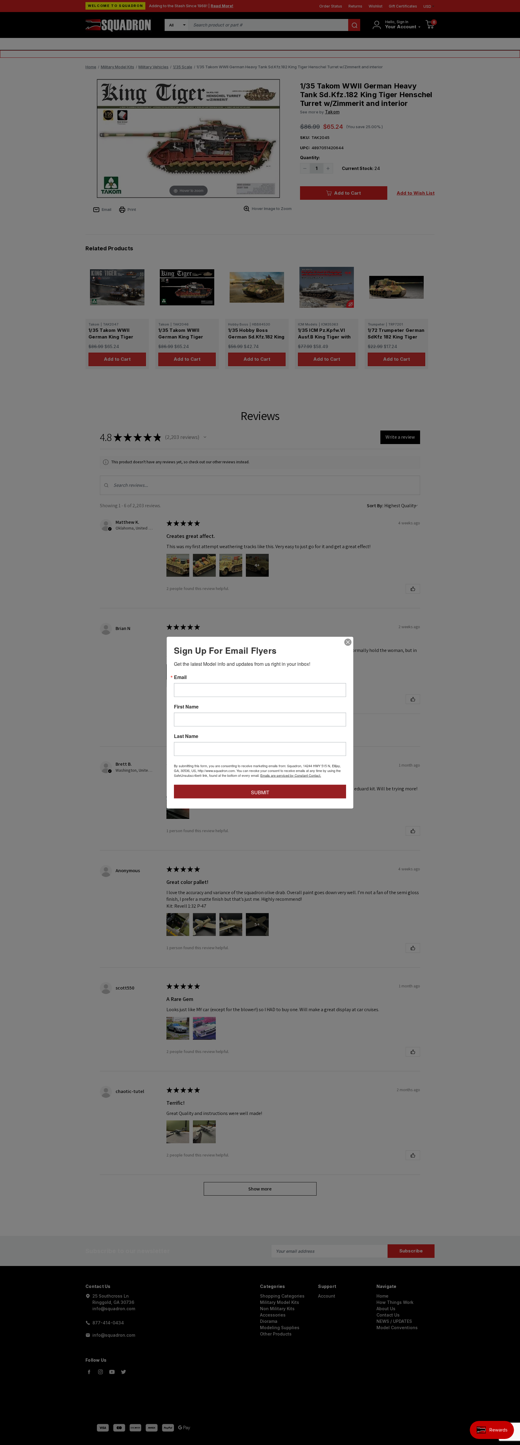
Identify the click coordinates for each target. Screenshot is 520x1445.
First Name (186, 706)
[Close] (347, 642)
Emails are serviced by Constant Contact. (290, 775)
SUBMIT (260, 792)
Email (180, 677)
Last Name (186, 735)
